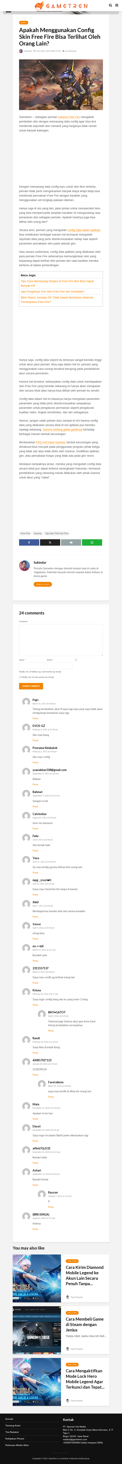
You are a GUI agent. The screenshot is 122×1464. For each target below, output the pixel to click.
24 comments (71, 51)
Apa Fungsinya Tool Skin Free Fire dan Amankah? (53, 291)
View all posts (43, 584)
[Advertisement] (61, 159)
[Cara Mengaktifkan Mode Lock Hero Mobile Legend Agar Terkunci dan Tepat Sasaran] (37, 1381)
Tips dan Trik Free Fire (56, 533)
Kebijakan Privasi (14, 1438)
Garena (37, 533)
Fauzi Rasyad (76, 1297)
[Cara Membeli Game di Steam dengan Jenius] (37, 1330)
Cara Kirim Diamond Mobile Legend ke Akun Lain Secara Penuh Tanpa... (85, 1275)
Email (50, 660)
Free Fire (25, 533)
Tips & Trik (72, 1261)
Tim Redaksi (12, 1432)
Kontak (9, 1419)
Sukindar (28, 51)
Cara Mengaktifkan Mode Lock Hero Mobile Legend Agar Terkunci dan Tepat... (85, 1379)
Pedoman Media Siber (17, 1445)
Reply (35, 718)
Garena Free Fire (69, 117)
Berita (24, 22)
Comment (23, 621)
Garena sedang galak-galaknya (62, 429)
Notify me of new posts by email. (38, 677)
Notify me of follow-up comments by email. (40, 672)
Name (22, 660)
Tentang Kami (12, 1425)
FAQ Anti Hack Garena (50, 442)
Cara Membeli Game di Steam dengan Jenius (85, 1324)
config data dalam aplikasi (84, 230)
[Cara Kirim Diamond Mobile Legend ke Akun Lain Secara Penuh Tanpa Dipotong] (37, 1278)
